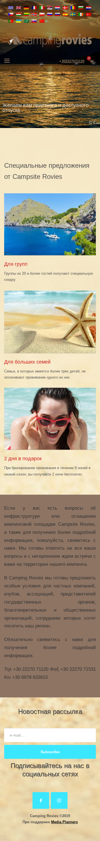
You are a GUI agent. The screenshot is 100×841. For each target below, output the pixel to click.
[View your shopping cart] (91, 61)
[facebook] (40, 800)
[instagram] (59, 800)
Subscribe (50, 752)
